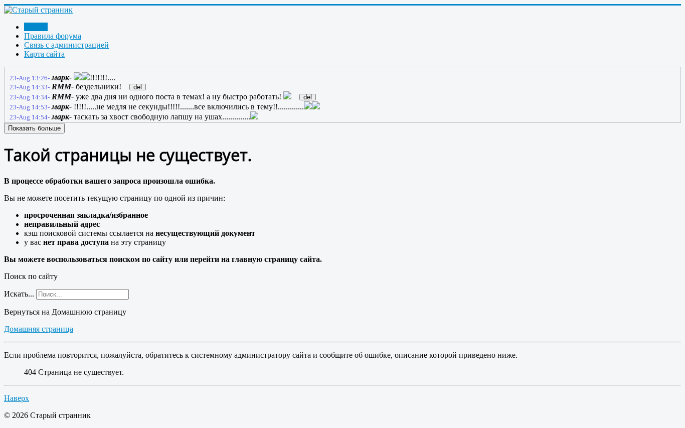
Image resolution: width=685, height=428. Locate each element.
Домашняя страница (38, 329)
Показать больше (34, 128)
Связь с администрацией (66, 45)
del (137, 87)
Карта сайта (44, 54)
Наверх (16, 398)
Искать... (19, 294)
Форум (36, 27)
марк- (62, 77)
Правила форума (52, 36)
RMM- (63, 86)
